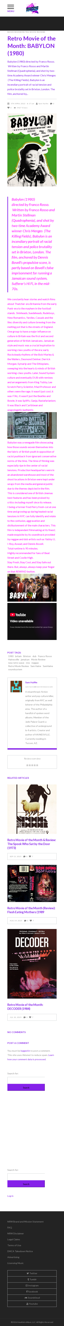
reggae (35, 662)
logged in (25, 1050)
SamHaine (48, 666)
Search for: (13, 1073)
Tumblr (33, 1279)
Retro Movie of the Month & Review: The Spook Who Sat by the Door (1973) (31, 844)
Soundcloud (33, 1297)
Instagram (33, 1285)
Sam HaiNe (43, 104)
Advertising (13, 1257)
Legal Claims (13, 1239)
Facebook (33, 1291)
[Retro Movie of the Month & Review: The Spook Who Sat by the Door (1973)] (32, 809)
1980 (10, 656)
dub (34, 656)
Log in (10, 1195)
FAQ (9, 1227)
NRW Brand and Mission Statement (25, 1221)
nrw (28, 662)
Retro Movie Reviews (33, 32)
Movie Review (14, 32)
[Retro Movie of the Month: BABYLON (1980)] (16, 686)
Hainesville (13, 659)
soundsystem (15, 669)
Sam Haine (36, 666)
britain (18, 656)
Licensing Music (15, 1263)
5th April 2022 (18, 104)
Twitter (33, 1273)
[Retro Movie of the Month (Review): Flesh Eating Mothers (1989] (32, 883)
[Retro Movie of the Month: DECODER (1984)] (32, 964)
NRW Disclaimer (15, 1233)
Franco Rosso (45, 656)
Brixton (27, 656)
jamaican (25, 659)
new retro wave (16, 662)
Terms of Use (14, 1245)
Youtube (33, 1303)
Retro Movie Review (18, 666)
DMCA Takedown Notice (20, 1251)
